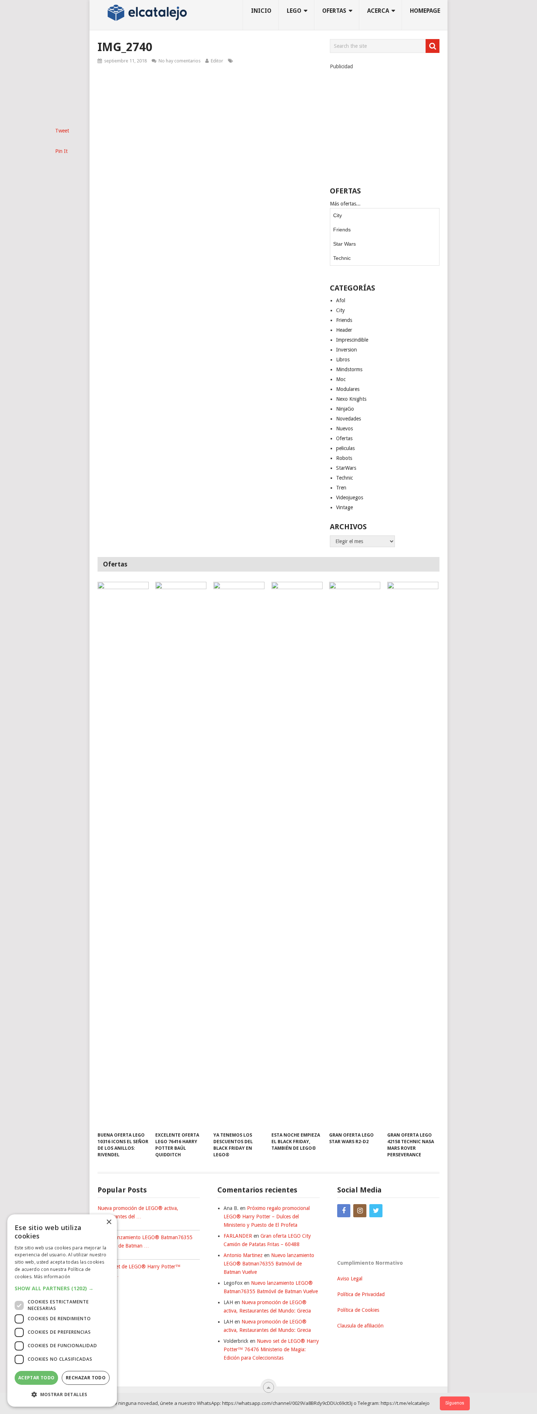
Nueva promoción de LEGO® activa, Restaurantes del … (138, 1212)
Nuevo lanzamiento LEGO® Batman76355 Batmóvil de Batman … (145, 1241)
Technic (342, 258)
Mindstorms (349, 369)
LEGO (294, 10)
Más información (52, 1276)
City (337, 215)
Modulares (347, 389)
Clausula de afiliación (360, 1326)
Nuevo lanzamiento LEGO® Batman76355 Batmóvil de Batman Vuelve (269, 1263)
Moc (341, 379)
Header (344, 330)
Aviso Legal (349, 1279)
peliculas (345, 448)
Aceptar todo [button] (36, 1378)
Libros (343, 359)
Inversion (346, 350)
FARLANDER (238, 1236)
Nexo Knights (351, 399)
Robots (344, 458)
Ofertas (344, 438)
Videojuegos (349, 497)
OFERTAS (334, 10)
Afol (340, 300)
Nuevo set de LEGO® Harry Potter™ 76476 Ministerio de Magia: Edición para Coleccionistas (271, 1349)
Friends (342, 230)
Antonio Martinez (243, 1255)
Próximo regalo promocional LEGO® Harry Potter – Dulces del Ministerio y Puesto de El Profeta (267, 1216)
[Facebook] (343, 1210)
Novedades (348, 419)
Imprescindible (352, 340)
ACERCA (378, 10)
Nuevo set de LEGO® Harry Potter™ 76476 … (139, 1271)
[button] (62, 1288)
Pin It (61, 151)
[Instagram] (359, 1210)
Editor (217, 61)
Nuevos (344, 428)
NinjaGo (345, 409)
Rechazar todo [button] (86, 1378)
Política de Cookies (358, 1310)
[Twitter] (375, 1210)
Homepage (425, 10)
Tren (341, 488)
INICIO (261, 10)
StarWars (346, 468)
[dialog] (62, 1310)
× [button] (108, 1222)
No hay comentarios (180, 61)
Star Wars (344, 244)
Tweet (62, 131)
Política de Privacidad (361, 1294)
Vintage (344, 507)
